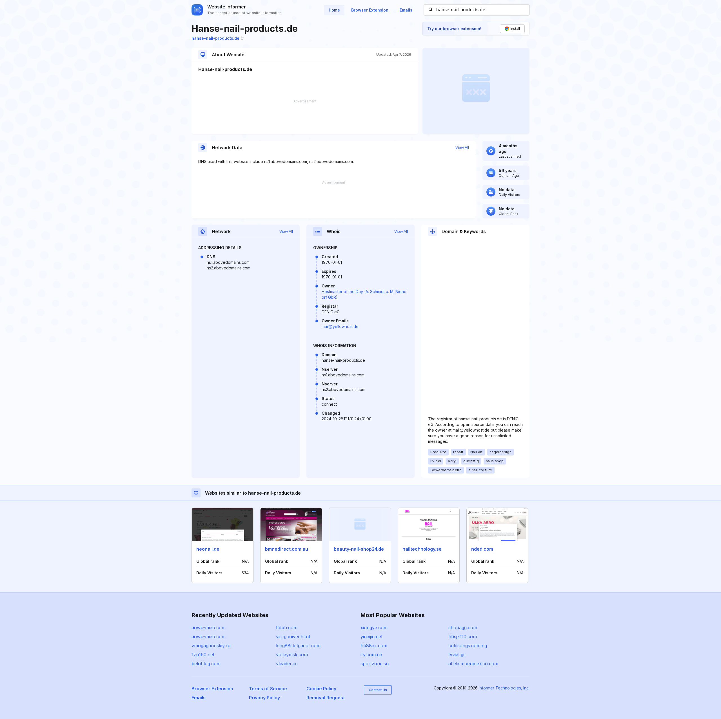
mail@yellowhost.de (340, 326)
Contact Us (378, 690)
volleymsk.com (292, 654)
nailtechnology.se (422, 549)
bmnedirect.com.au (286, 549)
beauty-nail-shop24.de (359, 549)
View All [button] (462, 147)
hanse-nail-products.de (215, 38)
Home (334, 10)
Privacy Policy (264, 697)
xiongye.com (374, 627)
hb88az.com (373, 645)
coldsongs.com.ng (467, 645)
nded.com (482, 549)
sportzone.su (374, 663)
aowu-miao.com (209, 627)
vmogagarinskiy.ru (211, 645)
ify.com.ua (371, 654)
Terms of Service (268, 688)
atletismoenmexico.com (473, 663)
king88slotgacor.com (298, 645)
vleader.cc (287, 663)
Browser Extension (369, 10)
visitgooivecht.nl (293, 636)
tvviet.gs (457, 654)
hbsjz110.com (462, 636)
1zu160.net (203, 654)
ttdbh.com (286, 627)
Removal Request (325, 697)
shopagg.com (462, 627)
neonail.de (207, 549)
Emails (406, 10)
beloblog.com (206, 663)
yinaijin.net (371, 636)
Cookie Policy (321, 688)
